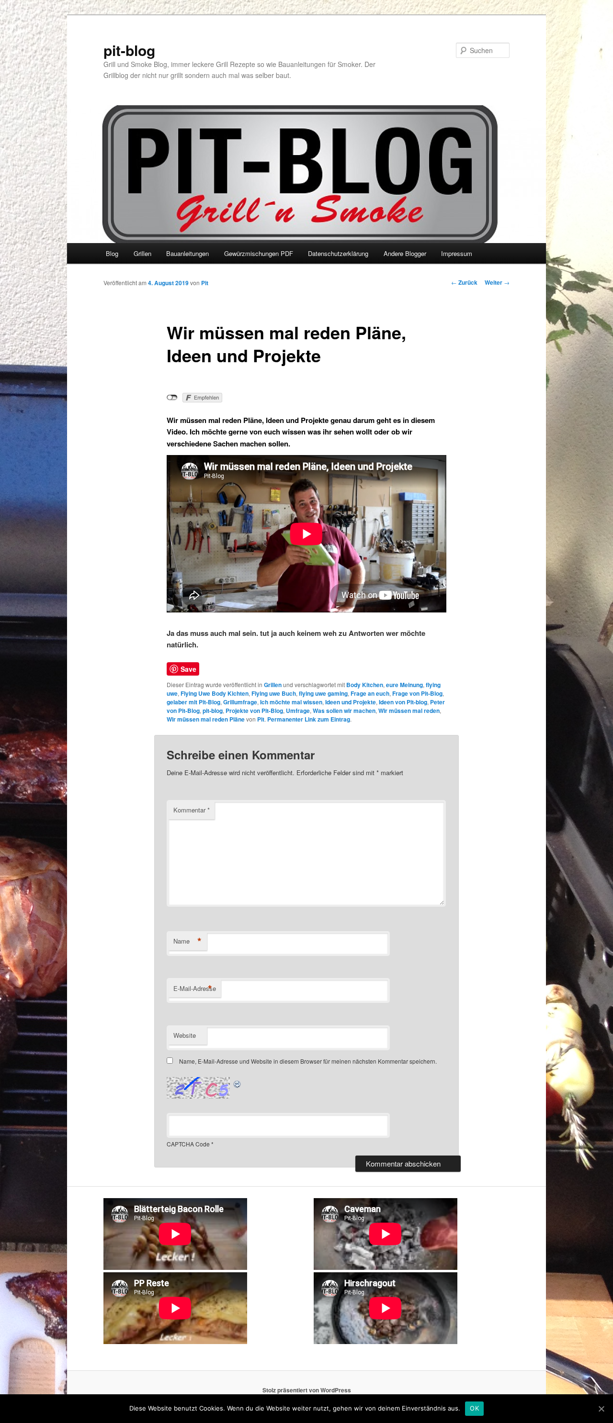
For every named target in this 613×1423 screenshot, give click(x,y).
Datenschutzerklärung (338, 253)
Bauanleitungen (187, 253)
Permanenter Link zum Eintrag (308, 719)
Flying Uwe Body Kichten (215, 693)
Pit (204, 282)
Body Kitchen (364, 684)
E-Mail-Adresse (194, 988)
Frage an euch (370, 693)
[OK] (601, 1408)
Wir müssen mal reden (409, 710)
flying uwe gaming (323, 693)
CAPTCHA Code (188, 1144)
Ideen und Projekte (350, 702)
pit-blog (129, 50)
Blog (112, 253)
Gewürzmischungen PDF (258, 253)
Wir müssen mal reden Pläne (206, 719)
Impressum (456, 253)
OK (474, 1408)
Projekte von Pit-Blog (254, 710)
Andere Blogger (405, 253)
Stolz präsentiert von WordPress (306, 1390)
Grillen (142, 253)
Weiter (497, 282)
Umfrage (298, 710)
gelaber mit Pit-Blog (193, 702)
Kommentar (191, 809)
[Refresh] (237, 1083)
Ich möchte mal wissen (291, 702)
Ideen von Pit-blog (403, 702)
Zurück (464, 282)
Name (187, 941)
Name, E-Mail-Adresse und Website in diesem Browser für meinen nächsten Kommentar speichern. (308, 1061)
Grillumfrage (240, 702)
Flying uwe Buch (273, 693)
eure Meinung (404, 684)
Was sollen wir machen (344, 710)
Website (184, 1035)
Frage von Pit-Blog (417, 693)
